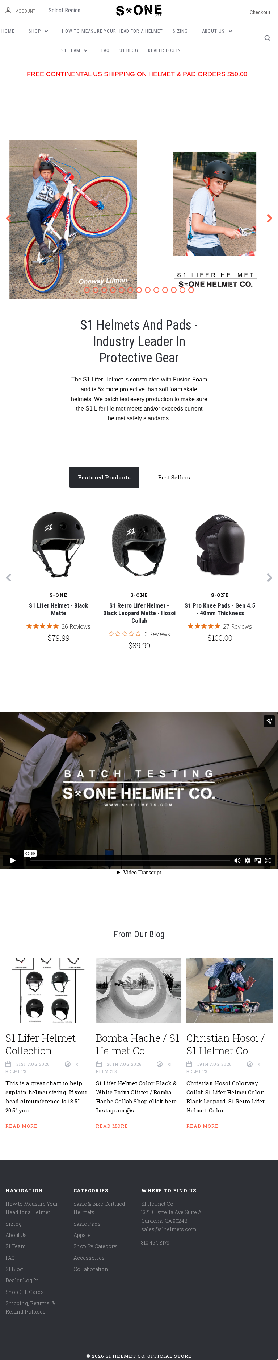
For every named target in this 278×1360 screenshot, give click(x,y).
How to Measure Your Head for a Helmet (112, 31)
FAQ (105, 50)
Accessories (89, 1257)
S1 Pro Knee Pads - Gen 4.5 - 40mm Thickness (220, 609)
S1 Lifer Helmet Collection (40, 1044)
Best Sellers (174, 477)
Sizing (180, 31)
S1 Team (71, 50)
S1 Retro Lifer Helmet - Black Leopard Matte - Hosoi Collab (139, 613)
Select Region (64, 10)
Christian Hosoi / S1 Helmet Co (225, 1044)
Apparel (83, 1235)
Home (7, 31)
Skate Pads (87, 1223)
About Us (214, 31)
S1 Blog (128, 50)
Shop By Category (95, 1246)
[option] (139, 220)
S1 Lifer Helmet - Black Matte (58, 609)
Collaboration (90, 1269)
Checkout (260, 12)
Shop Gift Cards (24, 1291)
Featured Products (104, 477)
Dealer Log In (164, 50)
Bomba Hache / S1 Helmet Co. (138, 1044)
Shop (35, 31)
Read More (21, 1126)
